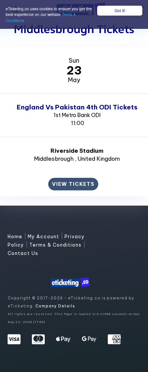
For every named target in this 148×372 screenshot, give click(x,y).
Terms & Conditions (56, 245)
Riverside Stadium (77, 150)
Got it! (120, 10)
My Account (44, 236)
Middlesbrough (54, 158)
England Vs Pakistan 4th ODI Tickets (77, 107)
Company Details (55, 306)
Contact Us (23, 253)
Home (16, 236)
